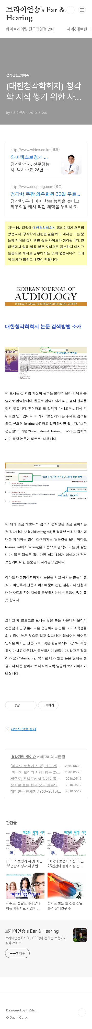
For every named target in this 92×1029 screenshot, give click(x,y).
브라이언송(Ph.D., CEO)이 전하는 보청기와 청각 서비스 (35, 940)
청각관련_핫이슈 (23, 756)
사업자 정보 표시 (23, 729)
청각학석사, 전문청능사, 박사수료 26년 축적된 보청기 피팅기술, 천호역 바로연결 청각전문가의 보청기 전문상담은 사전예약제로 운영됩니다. (30, 166)
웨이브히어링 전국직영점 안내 (30, 29)
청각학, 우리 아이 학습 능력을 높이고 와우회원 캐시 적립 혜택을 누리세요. (44, 203)
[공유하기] (24, 705)
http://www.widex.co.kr (30, 149)
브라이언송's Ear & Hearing (35, 10)
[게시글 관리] (31, 705)
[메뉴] (82, 10)
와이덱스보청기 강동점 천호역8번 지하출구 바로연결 (29, 157)
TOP (82, 1012)
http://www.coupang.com (31, 186)
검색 (70, 10)
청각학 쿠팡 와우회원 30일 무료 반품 (43, 194)
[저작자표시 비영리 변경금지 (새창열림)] (65, 705)
